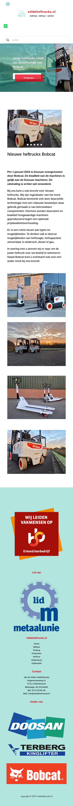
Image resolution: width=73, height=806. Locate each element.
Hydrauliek (37, 663)
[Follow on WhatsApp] (5, 26)
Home (36, 644)
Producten (29, 78)
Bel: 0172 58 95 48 (36, 690)
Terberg (36, 650)
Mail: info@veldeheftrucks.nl (36, 693)
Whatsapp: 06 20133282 (36, 687)
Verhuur (36, 656)
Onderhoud (36, 660)
